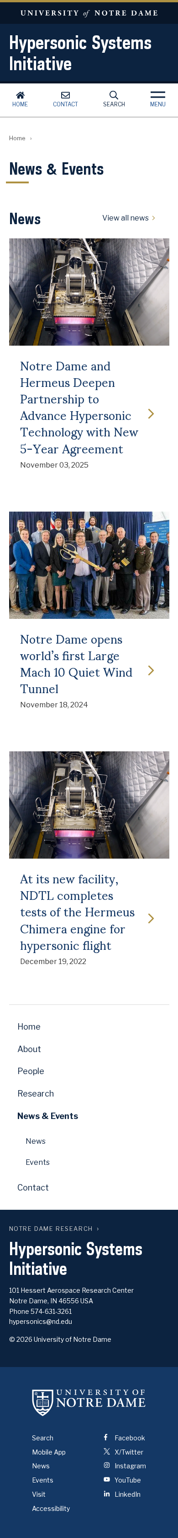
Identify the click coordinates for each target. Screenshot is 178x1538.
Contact (65, 104)
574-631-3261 (51, 1311)
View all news (125, 218)
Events (38, 1162)
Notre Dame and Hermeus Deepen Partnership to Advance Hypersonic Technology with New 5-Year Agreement (79, 406)
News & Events (47, 1116)
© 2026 (20, 1339)
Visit (39, 1494)
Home (20, 104)
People (30, 1071)
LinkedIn (127, 1494)
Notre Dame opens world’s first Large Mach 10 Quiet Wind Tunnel (76, 663)
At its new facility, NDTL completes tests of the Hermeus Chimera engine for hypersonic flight (77, 911)
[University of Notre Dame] (89, 1403)
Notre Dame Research (51, 1228)
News (36, 1141)
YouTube (127, 1480)
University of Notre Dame (89, 13)
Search (114, 104)
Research (35, 1093)
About (29, 1049)
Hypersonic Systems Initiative (80, 53)
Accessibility (51, 1508)
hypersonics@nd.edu (40, 1321)
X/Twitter (128, 1452)
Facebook (129, 1438)
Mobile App (49, 1452)
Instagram (129, 1466)
